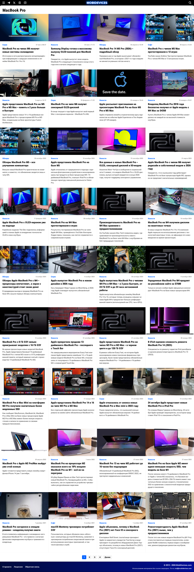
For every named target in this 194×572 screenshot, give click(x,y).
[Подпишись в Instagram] (25, 2)
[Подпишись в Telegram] (9, 2)
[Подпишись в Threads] (19, 2)
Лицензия (18, 567)
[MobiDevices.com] (97, 3)
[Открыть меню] (3, 3)
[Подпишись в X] (14, 2)
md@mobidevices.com (183, 568)
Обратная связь (32, 567)
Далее (107, 557)
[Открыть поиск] (190, 2)
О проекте (6, 567)
